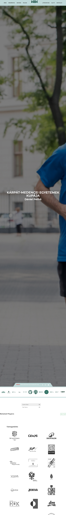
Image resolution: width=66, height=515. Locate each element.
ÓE (39, 404)
